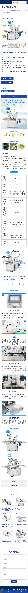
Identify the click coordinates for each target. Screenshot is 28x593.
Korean (16, 2)
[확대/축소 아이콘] (25, 17)
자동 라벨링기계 (12, 10)
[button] (2, 91)
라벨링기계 (5, 10)
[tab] (14, 96)
